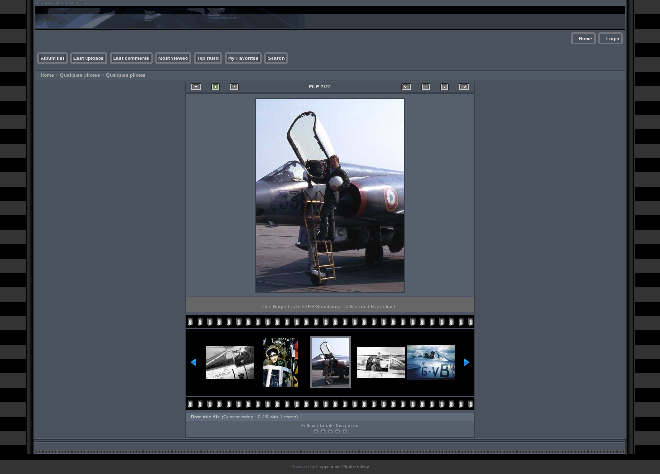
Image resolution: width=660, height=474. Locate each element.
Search (276, 58)
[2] (323, 431)
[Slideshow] (234, 87)
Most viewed (173, 58)
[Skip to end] (464, 87)
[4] (337, 431)
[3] (330, 431)
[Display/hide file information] (215, 87)
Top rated (208, 58)
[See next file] (444, 87)
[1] (315, 431)
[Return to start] (406, 87)
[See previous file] (425, 87)
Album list (52, 58)
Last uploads (88, 58)
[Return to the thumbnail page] (196, 87)
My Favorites (243, 58)
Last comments (131, 58)
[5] (344, 431)
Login (612, 38)
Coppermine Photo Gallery (342, 466)
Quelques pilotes (80, 75)
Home (585, 38)
